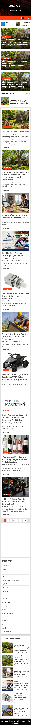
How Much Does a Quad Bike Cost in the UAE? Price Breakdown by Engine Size (15, 377)
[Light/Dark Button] (22, 18)
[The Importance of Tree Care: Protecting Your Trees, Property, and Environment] (15, 119)
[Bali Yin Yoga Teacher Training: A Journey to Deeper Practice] (15, 241)
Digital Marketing (7, 584)
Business (6, 210)
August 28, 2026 (18, 47)
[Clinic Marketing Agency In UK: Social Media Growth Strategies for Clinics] (15, 402)
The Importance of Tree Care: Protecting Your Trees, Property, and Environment (15, 42)
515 (21, 520)
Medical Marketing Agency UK (11, 422)
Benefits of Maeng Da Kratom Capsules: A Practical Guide (15, 216)
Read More (6, 147)
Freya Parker (6, 382)
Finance (4, 598)
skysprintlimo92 (7, 506)
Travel (4, 628)
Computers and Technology (10, 580)
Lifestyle (4, 621)
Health (5, 248)
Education (5, 587)
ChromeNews (24, 721)
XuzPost (15, 6)
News (3, 624)
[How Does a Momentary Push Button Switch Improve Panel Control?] (15, 281)
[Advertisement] (15, 540)
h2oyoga (5, 260)
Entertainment (6, 591)
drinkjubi (5, 220)
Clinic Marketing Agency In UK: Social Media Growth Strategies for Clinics (15, 417)
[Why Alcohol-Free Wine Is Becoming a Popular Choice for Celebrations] (15, 444)
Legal (3, 617)
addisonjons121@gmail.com (10, 464)
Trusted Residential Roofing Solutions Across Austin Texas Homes (15, 336)
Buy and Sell (6, 573)
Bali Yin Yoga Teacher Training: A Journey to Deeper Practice (12, 255)
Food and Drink (7, 452)
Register (29, 18)
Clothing (4, 576)
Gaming (4, 606)
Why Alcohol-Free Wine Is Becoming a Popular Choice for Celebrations (14, 459)
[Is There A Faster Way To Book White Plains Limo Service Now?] (15, 487)
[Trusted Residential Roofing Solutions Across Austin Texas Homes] (15, 322)
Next (25, 520)
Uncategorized (6, 36)
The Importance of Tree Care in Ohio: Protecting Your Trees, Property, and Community (15, 84)
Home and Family (7, 613)
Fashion (4, 595)
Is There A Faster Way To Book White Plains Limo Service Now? (13, 501)
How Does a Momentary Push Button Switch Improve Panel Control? (15, 296)
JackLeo (5, 301)
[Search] (26, 18)
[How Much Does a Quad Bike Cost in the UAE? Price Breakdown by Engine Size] (15, 362)
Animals (4, 565)
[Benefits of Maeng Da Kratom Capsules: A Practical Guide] (15, 203)
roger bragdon (7, 47)
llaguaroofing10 (7, 341)
